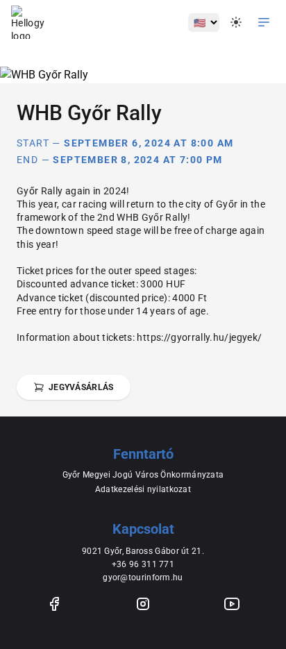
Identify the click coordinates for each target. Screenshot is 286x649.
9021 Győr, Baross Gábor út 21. (143, 551)
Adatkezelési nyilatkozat (143, 489)
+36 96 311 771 (143, 564)
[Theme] (236, 22)
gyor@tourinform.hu (143, 577)
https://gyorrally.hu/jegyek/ (199, 337)
